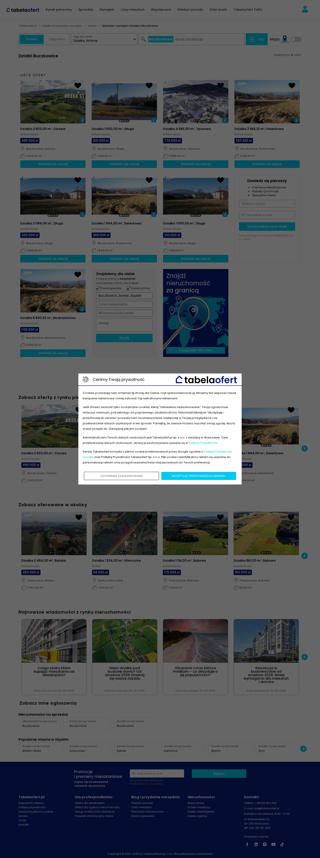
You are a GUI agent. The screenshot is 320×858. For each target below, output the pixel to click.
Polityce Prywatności (203, 443)
